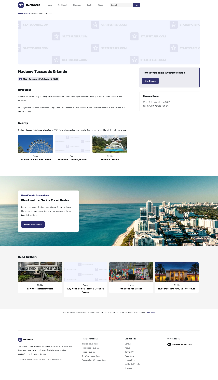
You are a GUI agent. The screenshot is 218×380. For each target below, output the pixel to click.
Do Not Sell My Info (132, 364)
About (127, 348)
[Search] (136, 5)
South (89, 5)
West (100, 5)
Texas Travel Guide (89, 352)
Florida (27, 13)
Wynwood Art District (131, 288)
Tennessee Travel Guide (91, 348)
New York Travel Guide (91, 356)
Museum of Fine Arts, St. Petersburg (176, 288)
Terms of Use (130, 352)
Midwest (77, 5)
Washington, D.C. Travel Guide (94, 360)
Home (49, 5)
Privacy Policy (130, 360)
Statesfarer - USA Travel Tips (39, 359)
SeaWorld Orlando (110, 159)
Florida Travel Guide (33, 224)
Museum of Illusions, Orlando (72, 159)
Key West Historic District (40, 288)
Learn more (150, 312)
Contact (128, 344)
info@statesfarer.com (182, 344)
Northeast (62, 5)
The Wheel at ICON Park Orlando (35, 159)
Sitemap (128, 368)
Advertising (129, 356)
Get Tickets (150, 81)
